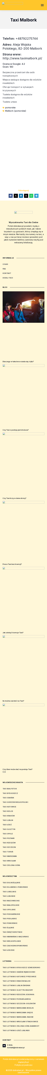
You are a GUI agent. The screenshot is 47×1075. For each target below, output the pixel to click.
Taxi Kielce (8, 811)
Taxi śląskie (8, 928)
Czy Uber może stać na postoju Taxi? (18, 769)
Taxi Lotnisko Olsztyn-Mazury (18, 990)
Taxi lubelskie (9, 892)
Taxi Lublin (8, 820)
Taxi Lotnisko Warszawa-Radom (18, 1017)
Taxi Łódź (7, 825)
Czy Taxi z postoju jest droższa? (16, 430)
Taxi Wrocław (9, 861)
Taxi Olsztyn (9, 829)
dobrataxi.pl (13, 1059)
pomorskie (10, 107)
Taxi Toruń (8, 852)
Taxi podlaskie (10, 919)
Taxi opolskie (9, 910)
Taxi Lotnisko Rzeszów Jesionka (18, 994)
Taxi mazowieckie (11, 901)
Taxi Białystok (10, 789)
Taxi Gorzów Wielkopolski (15, 802)
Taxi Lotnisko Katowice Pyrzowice (19, 977)
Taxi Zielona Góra (11, 865)
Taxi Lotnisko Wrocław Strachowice (20, 1022)
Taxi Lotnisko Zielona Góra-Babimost (21, 1026)
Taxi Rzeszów (9, 843)
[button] (42, 5)
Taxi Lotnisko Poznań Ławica (17, 999)
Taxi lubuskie (9, 896)
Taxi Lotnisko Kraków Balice (16, 981)
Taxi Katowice (9, 807)
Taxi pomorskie (10, 923)
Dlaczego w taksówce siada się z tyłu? (18, 361)
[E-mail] (4, 1045)
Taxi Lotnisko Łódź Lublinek (16, 1030)
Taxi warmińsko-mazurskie (16, 937)
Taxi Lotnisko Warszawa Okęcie (18, 1013)
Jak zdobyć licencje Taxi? (13, 632)
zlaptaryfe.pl (23, 1062)
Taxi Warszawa (10, 856)
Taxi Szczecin (9, 847)
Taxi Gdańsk (8, 798)
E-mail (10, 1045)
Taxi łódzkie (8, 950)
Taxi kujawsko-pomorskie (15, 887)
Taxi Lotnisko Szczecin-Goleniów (19, 1003)
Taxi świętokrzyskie (12, 932)
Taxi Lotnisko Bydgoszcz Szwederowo (21, 968)
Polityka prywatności (23, 1065)
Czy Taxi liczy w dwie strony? (14, 498)
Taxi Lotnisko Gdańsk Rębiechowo (19, 972)
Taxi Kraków (9, 816)
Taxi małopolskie (11, 905)
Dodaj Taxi (8, 278)
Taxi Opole (8, 834)
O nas (5, 264)
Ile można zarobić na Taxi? (13, 701)
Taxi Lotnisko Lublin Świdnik (16, 985)
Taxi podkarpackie (11, 914)
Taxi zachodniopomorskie (15, 946)
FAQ (4, 269)
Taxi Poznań (8, 838)
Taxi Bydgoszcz (10, 793)
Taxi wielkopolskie (12, 941)
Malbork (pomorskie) (15, 111)
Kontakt (7, 273)
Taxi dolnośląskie (11, 883)
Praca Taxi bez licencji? (12, 564)
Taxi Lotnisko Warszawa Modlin (18, 1008)
